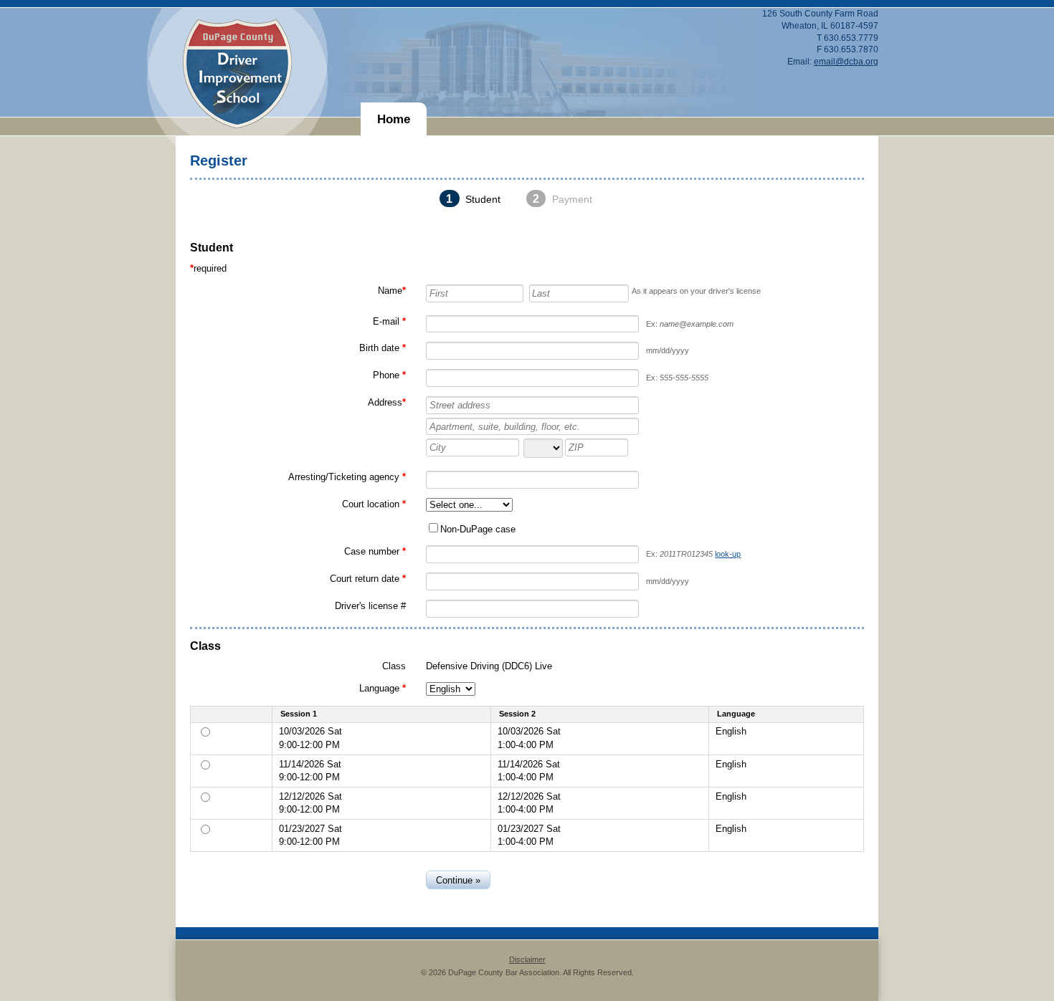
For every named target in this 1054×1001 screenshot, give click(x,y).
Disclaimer (527, 959)
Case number (371, 551)
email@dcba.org (846, 62)
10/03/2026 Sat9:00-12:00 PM (310, 737)
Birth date (379, 348)
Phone (386, 375)
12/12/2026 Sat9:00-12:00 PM (310, 803)
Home (393, 119)
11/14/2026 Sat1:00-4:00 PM (529, 770)
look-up (728, 554)
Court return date (364, 578)
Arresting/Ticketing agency (343, 476)
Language (379, 688)
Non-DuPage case (478, 529)
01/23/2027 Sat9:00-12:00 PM (310, 835)
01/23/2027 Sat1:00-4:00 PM (529, 835)
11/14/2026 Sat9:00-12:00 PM (310, 770)
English (731, 731)
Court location (370, 504)
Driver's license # (370, 605)
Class (394, 666)
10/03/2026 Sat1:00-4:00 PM (529, 737)
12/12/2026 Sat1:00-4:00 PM (529, 803)
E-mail (386, 321)
